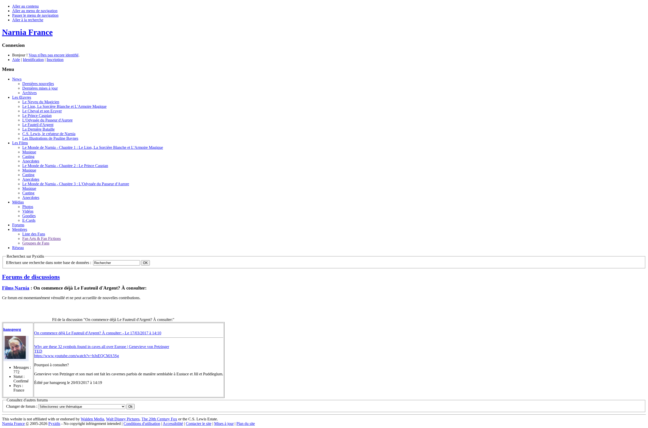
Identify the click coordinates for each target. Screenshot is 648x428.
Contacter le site (198, 423)
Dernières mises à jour (40, 88)
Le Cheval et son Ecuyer (42, 111)
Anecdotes (30, 161)
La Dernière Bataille (38, 129)
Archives (29, 93)
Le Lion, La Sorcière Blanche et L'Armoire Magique (64, 106)
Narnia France (13, 423)
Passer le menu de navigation (35, 15)
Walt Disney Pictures (122, 419)
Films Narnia (15, 288)
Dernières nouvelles (38, 83)
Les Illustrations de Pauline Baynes (50, 138)
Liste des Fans (33, 234)
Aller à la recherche (27, 20)
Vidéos (27, 211)
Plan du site (245, 423)
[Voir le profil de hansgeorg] (16, 348)
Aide (16, 59)
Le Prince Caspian (37, 115)
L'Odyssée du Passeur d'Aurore (47, 120)
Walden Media (92, 419)
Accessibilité (173, 423)
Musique (29, 152)
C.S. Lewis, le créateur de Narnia (48, 134)
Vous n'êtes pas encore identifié (53, 55)
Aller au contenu (25, 6)
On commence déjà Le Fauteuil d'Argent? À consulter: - (97, 333)
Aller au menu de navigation (34, 11)
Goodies (29, 216)
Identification (33, 59)
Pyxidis (54, 423)
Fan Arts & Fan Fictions (41, 238)
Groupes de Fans (35, 243)
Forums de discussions (31, 277)
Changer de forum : (22, 406)
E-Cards (28, 220)
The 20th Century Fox (159, 419)
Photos (27, 207)
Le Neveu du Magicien (40, 102)
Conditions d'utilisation (142, 423)
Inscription (55, 59)
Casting (28, 156)
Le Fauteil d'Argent (37, 125)
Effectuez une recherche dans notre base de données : (48, 262)
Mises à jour (224, 423)
